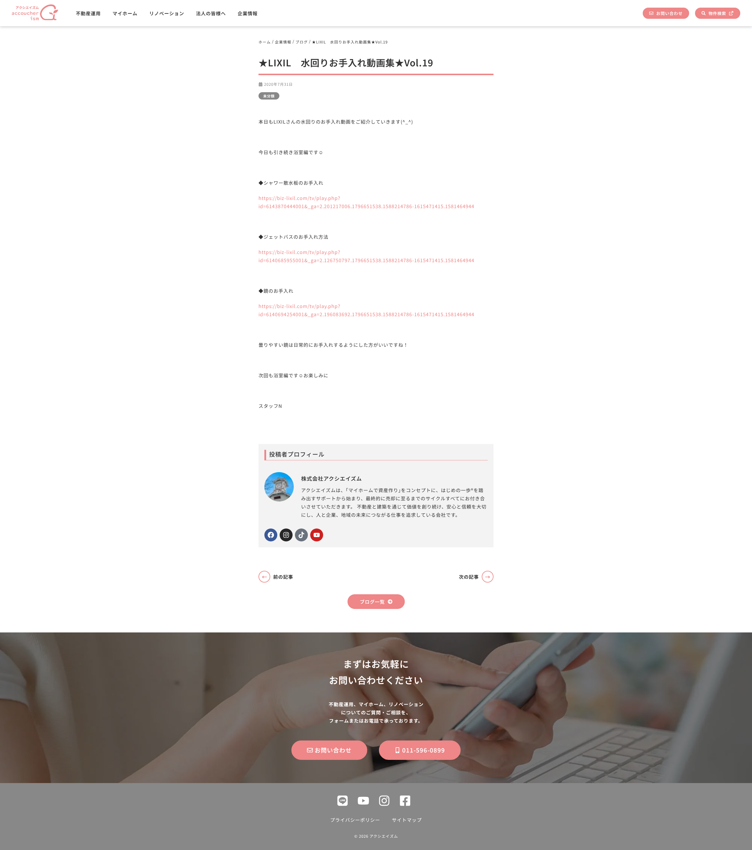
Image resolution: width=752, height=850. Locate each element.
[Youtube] (316, 534)
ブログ (302, 42)
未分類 (269, 95)
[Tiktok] (301, 534)
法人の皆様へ (211, 13)
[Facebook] (270, 534)
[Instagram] (286, 534)
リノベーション (166, 13)
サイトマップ (407, 819)
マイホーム (125, 13)
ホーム (264, 42)
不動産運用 (88, 13)
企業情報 (248, 13)
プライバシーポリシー (355, 819)
